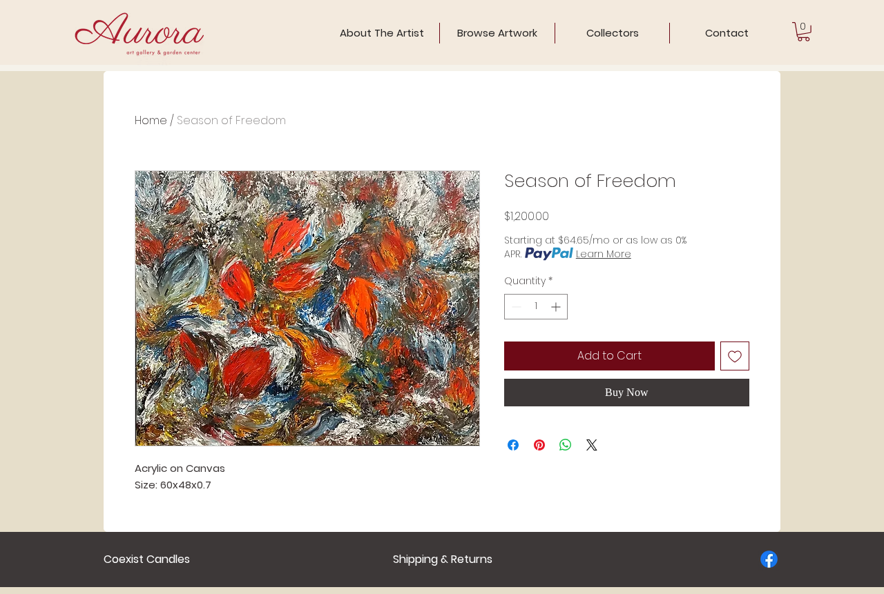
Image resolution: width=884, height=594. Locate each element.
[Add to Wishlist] (734, 355)
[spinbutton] (535, 307)
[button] (803, 31)
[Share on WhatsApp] (565, 445)
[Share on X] (592, 445)
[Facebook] (769, 559)
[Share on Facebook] (513, 445)
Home (151, 120)
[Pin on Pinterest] (539, 445)
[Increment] (557, 307)
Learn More (603, 254)
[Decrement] (514, 307)
